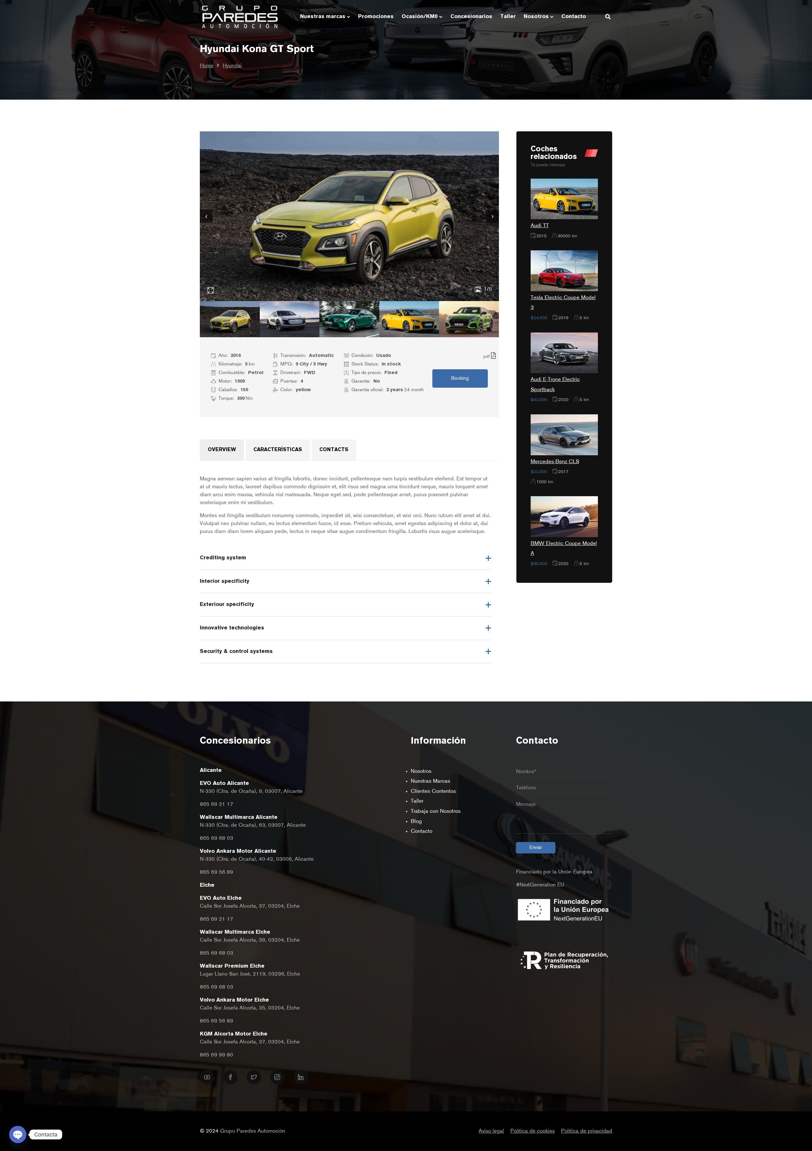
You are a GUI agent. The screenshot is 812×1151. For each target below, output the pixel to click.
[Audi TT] (564, 198)
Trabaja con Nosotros (436, 811)
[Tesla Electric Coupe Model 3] (564, 270)
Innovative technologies (232, 628)
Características (277, 449)
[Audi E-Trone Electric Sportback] (564, 352)
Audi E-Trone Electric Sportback (555, 384)
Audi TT (540, 225)
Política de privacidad (586, 1131)
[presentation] (206, 216)
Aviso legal (491, 1131)
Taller (417, 801)
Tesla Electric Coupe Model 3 (563, 303)
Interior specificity (224, 581)
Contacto (421, 831)
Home (206, 66)
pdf (487, 356)
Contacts (333, 449)
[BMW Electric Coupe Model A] (564, 516)
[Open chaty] (17, 1134)
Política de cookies (532, 1131)
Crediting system (223, 558)
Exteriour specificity (227, 604)
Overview (222, 449)
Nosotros (421, 771)
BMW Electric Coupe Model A (564, 548)
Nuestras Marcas (430, 781)
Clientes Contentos (433, 791)
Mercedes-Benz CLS (555, 461)
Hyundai (232, 66)
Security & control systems (236, 651)
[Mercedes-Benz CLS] (564, 434)
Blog (416, 821)
